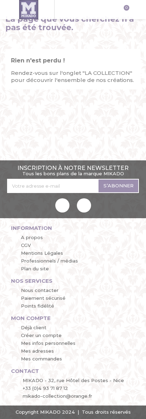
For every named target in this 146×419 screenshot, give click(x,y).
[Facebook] (62, 205)
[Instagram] (84, 205)
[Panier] (123, 10)
